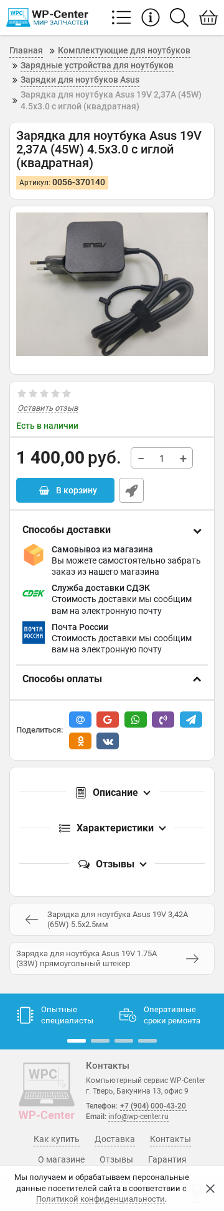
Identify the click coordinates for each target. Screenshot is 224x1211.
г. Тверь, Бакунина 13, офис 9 (137, 1091)
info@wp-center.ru (138, 1116)
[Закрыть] (210, 1188)
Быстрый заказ (131, 490)
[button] (76, 1041)
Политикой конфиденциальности (100, 1199)
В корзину (75, 490)
